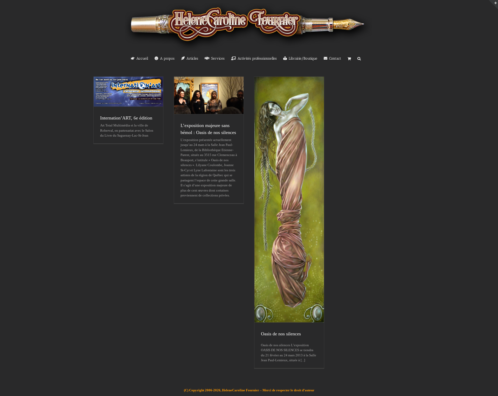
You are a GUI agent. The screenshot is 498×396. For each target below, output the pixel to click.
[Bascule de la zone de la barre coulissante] (493, 4)
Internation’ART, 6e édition (126, 118)
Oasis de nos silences (281, 333)
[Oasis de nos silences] (289, 199)
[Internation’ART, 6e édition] (128, 92)
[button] (359, 58)
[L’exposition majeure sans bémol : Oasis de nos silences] (209, 95)
